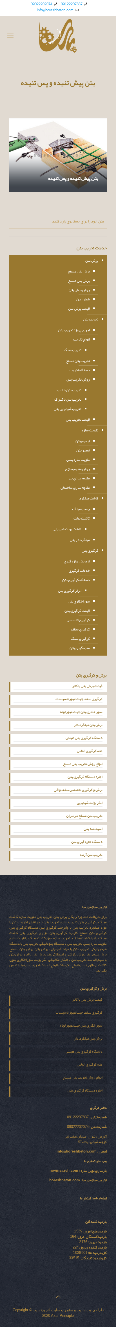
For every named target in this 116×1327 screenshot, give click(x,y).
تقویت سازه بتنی (78, 459)
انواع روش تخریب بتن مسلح (82, 764)
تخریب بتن (90, 319)
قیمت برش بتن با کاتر (87, 686)
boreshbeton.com (64, 1180)
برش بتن (91, 260)
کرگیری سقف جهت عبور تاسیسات (78, 699)
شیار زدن (83, 299)
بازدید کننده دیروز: (93, 1247)
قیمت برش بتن (79, 308)
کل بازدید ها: (97, 1252)
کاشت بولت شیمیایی (67, 529)
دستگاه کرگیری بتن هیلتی (84, 738)
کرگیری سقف (80, 629)
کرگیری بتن (90, 550)
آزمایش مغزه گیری (77, 561)
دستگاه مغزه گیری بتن (86, 842)
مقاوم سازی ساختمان (75, 487)
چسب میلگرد (80, 509)
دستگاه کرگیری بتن (76, 580)
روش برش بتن (79, 290)
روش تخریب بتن (78, 379)
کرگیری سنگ (80, 638)
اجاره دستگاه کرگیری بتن (85, 777)
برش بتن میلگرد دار (88, 725)
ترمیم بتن (82, 441)
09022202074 (41, 4)
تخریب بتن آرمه (91, 855)
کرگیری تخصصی (78, 620)
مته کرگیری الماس (89, 751)
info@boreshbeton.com (55, 10)
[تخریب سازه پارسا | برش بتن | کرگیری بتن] (58, 36)
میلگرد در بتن (80, 540)
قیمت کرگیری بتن (77, 610)
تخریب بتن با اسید (68, 390)
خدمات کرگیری (79, 570)
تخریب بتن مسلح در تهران (84, 816)
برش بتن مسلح (79, 280)
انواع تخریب (81, 339)
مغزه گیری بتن (80, 648)
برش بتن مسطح (79, 271)
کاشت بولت (81, 518)
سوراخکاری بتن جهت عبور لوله (81, 712)
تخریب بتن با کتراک (67, 399)
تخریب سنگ (72, 350)
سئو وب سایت (62, 1310)
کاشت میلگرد (88, 498)
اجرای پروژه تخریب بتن (74, 330)
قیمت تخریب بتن (78, 419)
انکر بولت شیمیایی (89, 803)
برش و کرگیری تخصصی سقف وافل (78, 790)
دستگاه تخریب (80, 370)
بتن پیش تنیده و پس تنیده (73, 178)
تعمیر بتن (83, 450)
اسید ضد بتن (93, 829)
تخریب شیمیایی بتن (67, 408)
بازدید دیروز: (97, 1242)
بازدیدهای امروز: (94, 1231)
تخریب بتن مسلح (78, 361)
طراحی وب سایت (90, 1310)
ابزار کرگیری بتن (69, 590)
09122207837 (71, 4)
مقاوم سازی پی (79, 478)
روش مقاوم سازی (77, 469)
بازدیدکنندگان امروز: (91, 1236)
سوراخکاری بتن (79, 601)
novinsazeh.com (64, 1170)
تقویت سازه (90, 430)
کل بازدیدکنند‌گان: (93, 1258)
